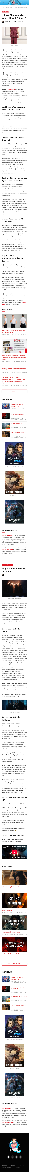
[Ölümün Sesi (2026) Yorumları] (14, 922)
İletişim (12, 1162)
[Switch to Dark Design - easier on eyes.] (24, 2)
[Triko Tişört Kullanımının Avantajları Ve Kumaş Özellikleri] (14, 321)
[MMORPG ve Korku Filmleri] (14, 2)
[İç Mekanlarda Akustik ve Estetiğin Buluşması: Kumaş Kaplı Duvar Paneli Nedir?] (14, 346)
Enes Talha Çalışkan (11, 21)
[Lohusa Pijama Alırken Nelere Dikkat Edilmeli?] (14, 35)
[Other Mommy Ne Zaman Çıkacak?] (6, 434)
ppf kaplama (17, 1167)
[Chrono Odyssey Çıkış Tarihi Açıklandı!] (6, 416)
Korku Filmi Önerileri (7, 564)
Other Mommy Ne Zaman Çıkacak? (13, 887)
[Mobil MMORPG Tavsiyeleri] (6, 426)
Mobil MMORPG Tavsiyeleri (19, 424)
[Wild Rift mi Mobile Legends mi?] (6, 406)
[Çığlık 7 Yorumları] (14, 900)
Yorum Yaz (15, 391)
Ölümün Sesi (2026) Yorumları (11, 932)
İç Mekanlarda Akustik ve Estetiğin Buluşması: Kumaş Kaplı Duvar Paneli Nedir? (14, 357)
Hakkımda (6, 1162)
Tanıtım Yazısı (5, 11)
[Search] (26, 2)
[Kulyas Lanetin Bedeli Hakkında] (14, 588)
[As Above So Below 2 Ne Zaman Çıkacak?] (14, 944)
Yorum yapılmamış (7, 23)
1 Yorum (5, 577)
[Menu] (3, 2)
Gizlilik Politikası (21, 1162)
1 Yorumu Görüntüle (14, 964)
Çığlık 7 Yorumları (7, 910)
